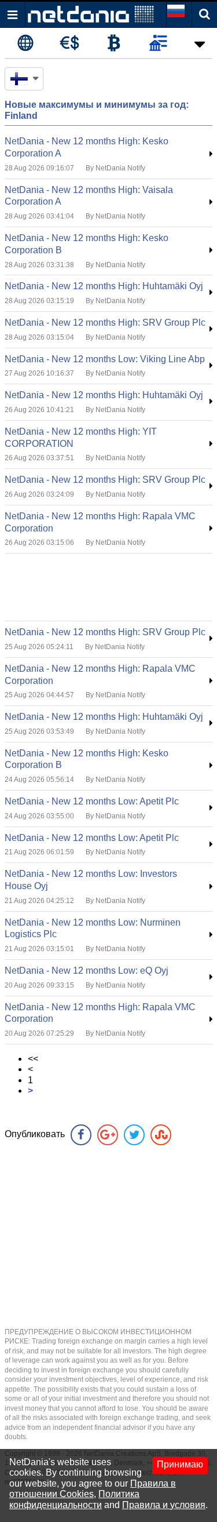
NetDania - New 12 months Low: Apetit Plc (92, 801)
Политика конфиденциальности (74, 1499)
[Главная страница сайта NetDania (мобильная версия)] (91, 14)
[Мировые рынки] (25, 43)
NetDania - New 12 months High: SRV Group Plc (105, 322)
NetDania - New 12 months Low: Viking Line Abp (105, 359)
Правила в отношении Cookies (92, 1489)
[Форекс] (69, 43)
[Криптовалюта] (114, 43)
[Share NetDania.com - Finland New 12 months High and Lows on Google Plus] (107, 1135)
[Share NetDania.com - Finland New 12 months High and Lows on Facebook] (81, 1135)
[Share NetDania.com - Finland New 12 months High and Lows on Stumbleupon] (161, 1135)
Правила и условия (163, 1505)
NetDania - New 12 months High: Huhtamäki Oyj (104, 286)
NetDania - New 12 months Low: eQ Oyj (86, 970)
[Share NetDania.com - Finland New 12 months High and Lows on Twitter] (134, 1135)
